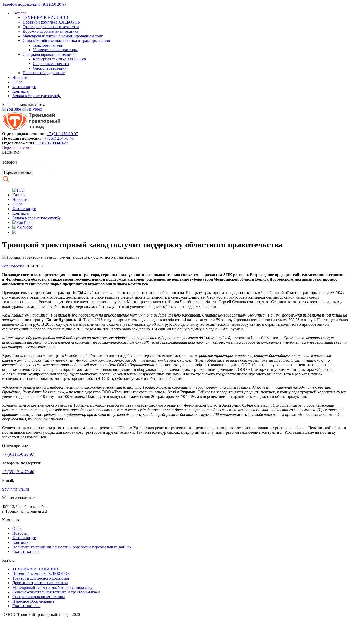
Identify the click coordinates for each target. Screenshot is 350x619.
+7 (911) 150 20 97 (62, 134)
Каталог (19, 13)
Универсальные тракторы (55, 50)
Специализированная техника (49, 54)
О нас (17, 82)
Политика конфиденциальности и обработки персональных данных (71, 547)
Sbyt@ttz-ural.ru (15, 489)
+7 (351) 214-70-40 (18, 472)
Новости (19, 77)
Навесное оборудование (44, 73)
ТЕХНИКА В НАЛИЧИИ (45, 17)
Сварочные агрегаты (51, 63)
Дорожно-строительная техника (50, 31)
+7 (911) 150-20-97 (18, 454)
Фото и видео (24, 86)
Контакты (20, 91)
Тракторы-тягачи (47, 45)
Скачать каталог (26, 551)
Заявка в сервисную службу (36, 96)
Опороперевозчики (50, 68)
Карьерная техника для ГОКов (59, 59)
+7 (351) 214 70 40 (58, 138)
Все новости (13, 266)
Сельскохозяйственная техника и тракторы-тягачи (66, 40)
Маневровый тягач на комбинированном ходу (63, 36)
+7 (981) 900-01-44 (53, 143)
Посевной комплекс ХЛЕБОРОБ (51, 22)
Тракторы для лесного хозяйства (51, 27)
